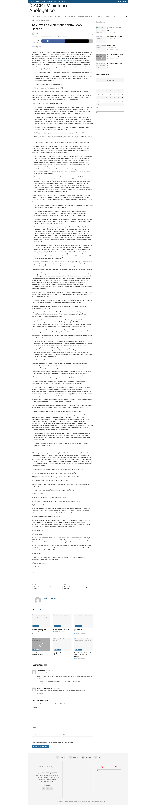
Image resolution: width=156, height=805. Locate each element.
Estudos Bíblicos (60, 16)
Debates (43, 20)
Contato (63, 1)
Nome (34, 727)
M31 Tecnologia (101, 801)
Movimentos (48, 16)
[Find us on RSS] (120, 1)
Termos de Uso (57, 1)
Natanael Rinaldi (49, 1)
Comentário (35, 707)
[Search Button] (126, 16)
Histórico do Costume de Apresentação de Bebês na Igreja (40, 631)
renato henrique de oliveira (44, 688)
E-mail (34, 735)
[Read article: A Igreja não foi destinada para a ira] (62, 644)
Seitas (38, 16)
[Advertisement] (106, 8)
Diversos (72, 16)
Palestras (100, 16)
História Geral (63, 36)
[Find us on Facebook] (43, 788)
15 (122, 94)
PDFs (115, 16)
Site (64, 735)
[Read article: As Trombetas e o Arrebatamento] (83, 620)
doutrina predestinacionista (64, 60)
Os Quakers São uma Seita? (61, 629)
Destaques (47, 36)
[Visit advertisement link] (62, 575)
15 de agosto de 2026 (37, 635)
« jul (97, 107)
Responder (41, 683)
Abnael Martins (41, 670)
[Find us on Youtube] (118, 1)
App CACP (37, 1)
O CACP (31, 1)
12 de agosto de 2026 (80, 658)
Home (32, 16)
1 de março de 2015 (53, 33)
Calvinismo (48, 20)
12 (110, 94)
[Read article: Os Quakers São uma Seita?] (62, 620)
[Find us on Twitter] (116, 1)
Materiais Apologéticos (85, 16)
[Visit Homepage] (51, 8)
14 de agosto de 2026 (80, 633)
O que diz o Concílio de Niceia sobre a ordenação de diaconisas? (82, 654)
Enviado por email (41, 33)
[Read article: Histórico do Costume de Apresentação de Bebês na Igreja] (41, 620)
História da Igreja (54, 36)
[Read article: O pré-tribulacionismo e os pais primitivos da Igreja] (41, 644)
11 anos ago (50, 670)
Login (125, 1)
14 (118, 94)
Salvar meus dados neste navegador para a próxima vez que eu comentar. (53, 742)
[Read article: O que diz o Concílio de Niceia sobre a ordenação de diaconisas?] (83, 644)
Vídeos (108, 16)
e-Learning (42, 1)
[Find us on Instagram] (51, 788)
